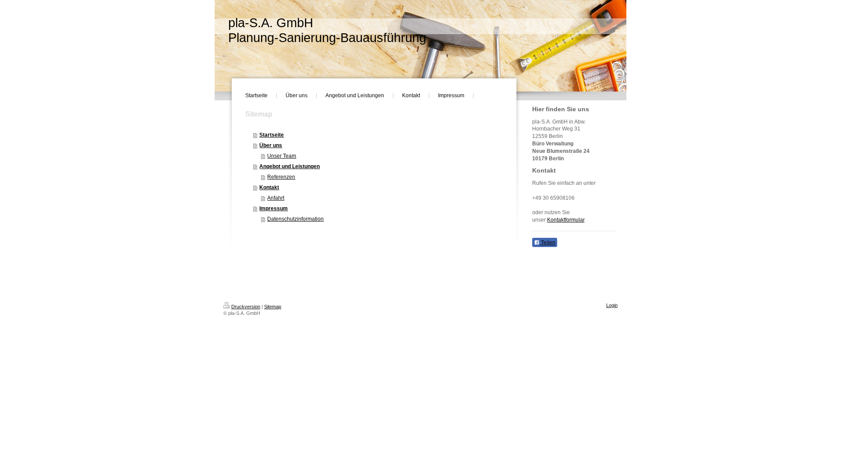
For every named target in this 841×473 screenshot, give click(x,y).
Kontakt (269, 187)
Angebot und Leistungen (289, 166)
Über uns (270, 145)
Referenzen (281, 177)
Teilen (547, 243)
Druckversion (245, 306)
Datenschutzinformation (295, 219)
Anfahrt (275, 198)
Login (612, 305)
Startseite (271, 135)
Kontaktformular (565, 220)
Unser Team (281, 156)
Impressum (273, 208)
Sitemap (272, 306)
